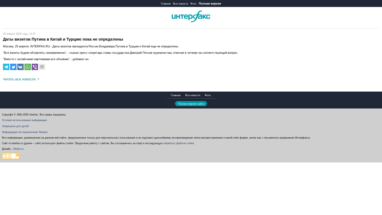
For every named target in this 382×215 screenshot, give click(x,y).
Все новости (180, 3)
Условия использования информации (24, 120)
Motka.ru (19, 148)
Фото (193, 3)
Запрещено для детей (15, 126)
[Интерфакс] (191, 21)
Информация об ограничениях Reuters (25, 132)
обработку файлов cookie (178, 143)
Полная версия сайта (191, 103)
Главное (166, 3)
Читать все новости (20, 79)
